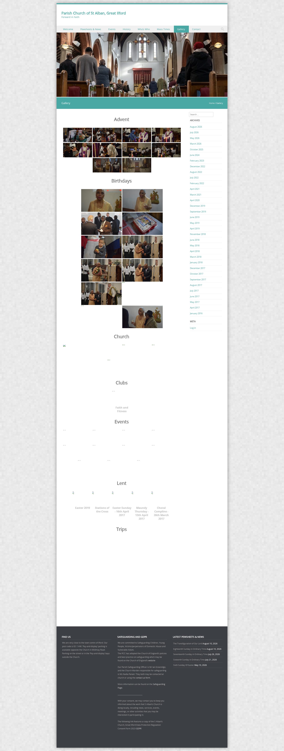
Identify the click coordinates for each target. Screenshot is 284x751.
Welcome (68, 29)
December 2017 (197, 268)
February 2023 (197, 160)
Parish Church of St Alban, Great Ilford (93, 13)
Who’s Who (144, 29)
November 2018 (198, 234)
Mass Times (163, 29)
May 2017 (194, 302)
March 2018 (195, 256)
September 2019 (198, 211)
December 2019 (197, 205)
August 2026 (196, 126)
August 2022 (196, 171)
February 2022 (197, 183)
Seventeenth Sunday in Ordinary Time (190, 654)
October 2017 (196, 273)
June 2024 (194, 155)
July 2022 (194, 177)
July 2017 (194, 290)
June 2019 (194, 217)
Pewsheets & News (90, 29)
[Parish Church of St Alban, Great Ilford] (142, 95)
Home (212, 103)
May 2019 (194, 222)
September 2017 (198, 279)
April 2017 (195, 307)
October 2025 (196, 149)
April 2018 (195, 251)
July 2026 (194, 132)
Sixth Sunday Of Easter (183, 665)
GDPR (138, 728)
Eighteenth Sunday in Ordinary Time (189, 649)
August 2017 (196, 285)
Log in (193, 327)
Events (112, 29)
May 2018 (194, 245)
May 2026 (194, 138)
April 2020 (195, 200)
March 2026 (195, 143)
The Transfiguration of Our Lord (187, 643)
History (126, 29)
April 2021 (195, 188)
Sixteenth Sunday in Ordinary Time (189, 659)
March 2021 (195, 194)
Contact (196, 29)
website (151, 660)
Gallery (181, 29)
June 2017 (194, 296)
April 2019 (195, 228)
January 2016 (196, 313)
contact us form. (143, 677)
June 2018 (194, 239)
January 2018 (196, 262)
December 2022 (197, 166)
